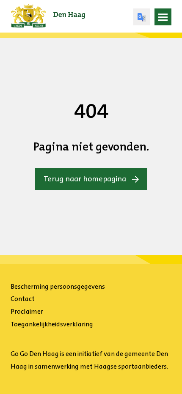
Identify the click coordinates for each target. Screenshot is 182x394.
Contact (23, 298)
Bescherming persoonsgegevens (58, 286)
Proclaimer (27, 311)
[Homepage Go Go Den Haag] (48, 10)
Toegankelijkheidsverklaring (52, 324)
